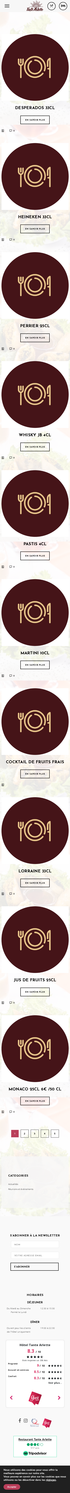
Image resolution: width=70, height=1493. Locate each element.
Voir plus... (55, 1382)
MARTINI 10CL (35, 653)
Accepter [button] (11, 1486)
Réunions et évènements (20, 1189)
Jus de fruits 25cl (35, 980)
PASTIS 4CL (35, 544)
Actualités (13, 1184)
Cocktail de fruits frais (35, 762)
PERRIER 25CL (35, 326)
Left (11, 1397)
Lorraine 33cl (35, 871)
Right (59, 1397)
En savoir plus (35, 120)
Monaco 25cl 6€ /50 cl (35, 1089)
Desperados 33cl (35, 108)
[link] (51, 1480)
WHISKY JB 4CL (35, 435)
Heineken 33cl (35, 217)
